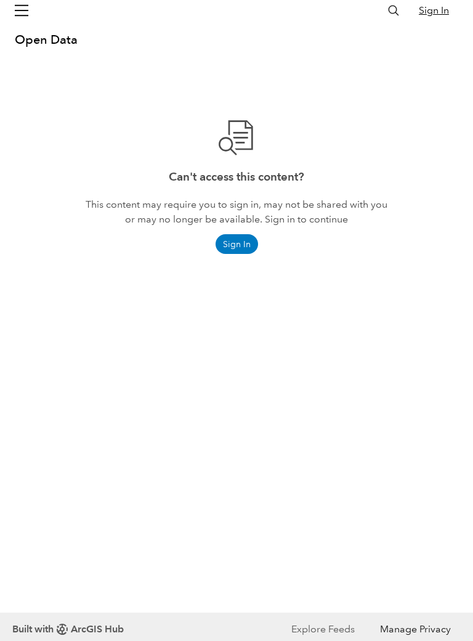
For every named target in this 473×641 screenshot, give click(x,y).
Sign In (434, 10)
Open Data (46, 39)
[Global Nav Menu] (21, 10)
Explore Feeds (323, 629)
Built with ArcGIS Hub (68, 629)
